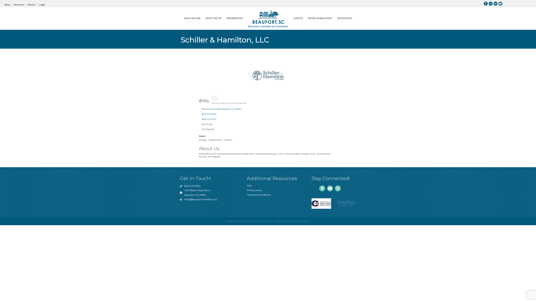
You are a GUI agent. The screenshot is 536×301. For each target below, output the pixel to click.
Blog (7, 5)
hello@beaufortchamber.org (200, 199)
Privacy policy (254, 190)
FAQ (249, 185)
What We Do (213, 18)
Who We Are (192, 18)
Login (42, 5)
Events (31, 5)
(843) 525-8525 (192, 186)
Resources (344, 18)
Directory (19, 5)
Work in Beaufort (320, 18)
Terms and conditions (259, 195)
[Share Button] (214, 98)
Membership (234, 18)
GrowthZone (304, 221)
